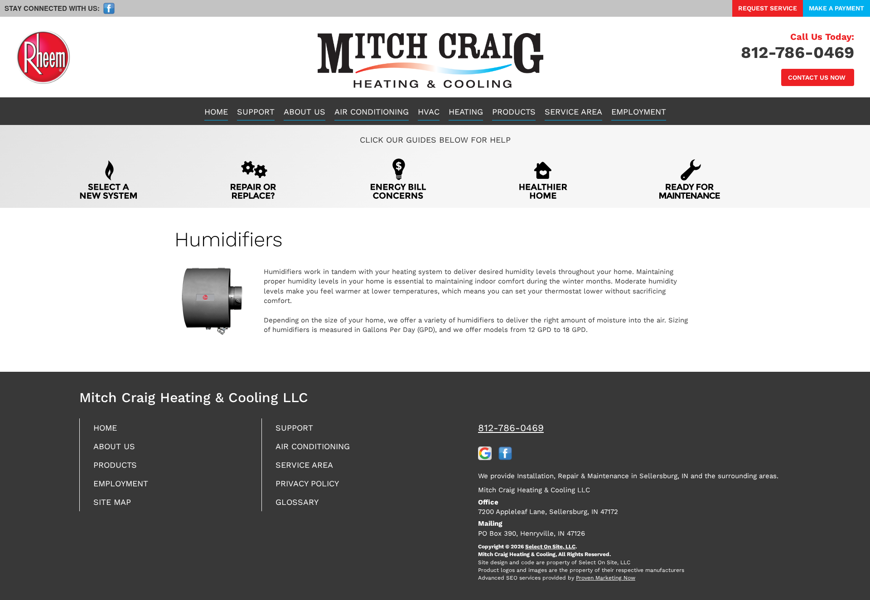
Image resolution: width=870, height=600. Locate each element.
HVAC (429, 111)
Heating (466, 111)
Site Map (112, 502)
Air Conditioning (371, 111)
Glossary (297, 502)
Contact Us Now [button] (817, 77)
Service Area (573, 111)
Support (256, 111)
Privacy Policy (307, 483)
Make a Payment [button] (836, 8)
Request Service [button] (767, 8)
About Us (304, 111)
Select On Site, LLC (550, 546)
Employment (638, 111)
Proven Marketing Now (605, 578)
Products (514, 111)
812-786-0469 (511, 427)
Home (216, 111)
